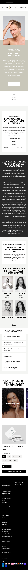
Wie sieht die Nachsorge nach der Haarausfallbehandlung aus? (10, 368)
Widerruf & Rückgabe (6, 548)
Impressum (4, 546)
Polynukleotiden (12, 208)
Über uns (3, 517)
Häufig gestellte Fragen (6, 529)
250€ (9, 456)
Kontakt (3, 519)
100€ (4, 456)
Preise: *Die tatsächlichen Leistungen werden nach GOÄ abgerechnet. (6, 552)
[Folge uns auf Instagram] (6, 506)
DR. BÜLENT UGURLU (7, 294)
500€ (14, 456)
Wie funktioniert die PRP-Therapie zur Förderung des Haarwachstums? (13, 343)
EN (16, 7)
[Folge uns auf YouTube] (9, 506)
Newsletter (4, 526)
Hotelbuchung (4, 522)
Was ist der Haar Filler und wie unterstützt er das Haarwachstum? (13, 349)
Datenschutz (4, 543)
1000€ (4, 460)
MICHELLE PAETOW (20, 318)
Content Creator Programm (7, 533)
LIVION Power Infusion (21, 222)
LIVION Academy (5, 531)
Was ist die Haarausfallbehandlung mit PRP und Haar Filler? (13, 337)
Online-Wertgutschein (13, 446)
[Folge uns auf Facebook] (3, 506)
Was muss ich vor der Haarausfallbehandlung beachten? (12, 362)
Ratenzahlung (4, 524)
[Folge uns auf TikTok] (3, 509)
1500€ (10, 460)
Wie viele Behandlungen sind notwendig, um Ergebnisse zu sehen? (12, 355)
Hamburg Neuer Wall (19, 482)
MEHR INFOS (7, 297)
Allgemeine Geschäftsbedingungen (6, 541)
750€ (19, 456)
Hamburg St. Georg (19, 484)
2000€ (15, 460)
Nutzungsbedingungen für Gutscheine (7, 537)
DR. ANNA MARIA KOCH (21, 294)
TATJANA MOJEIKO (7, 318)
